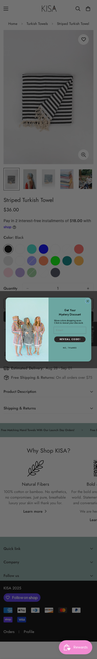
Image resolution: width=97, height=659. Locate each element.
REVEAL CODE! (70, 339)
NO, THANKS (70, 348)
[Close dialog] (88, 301)
